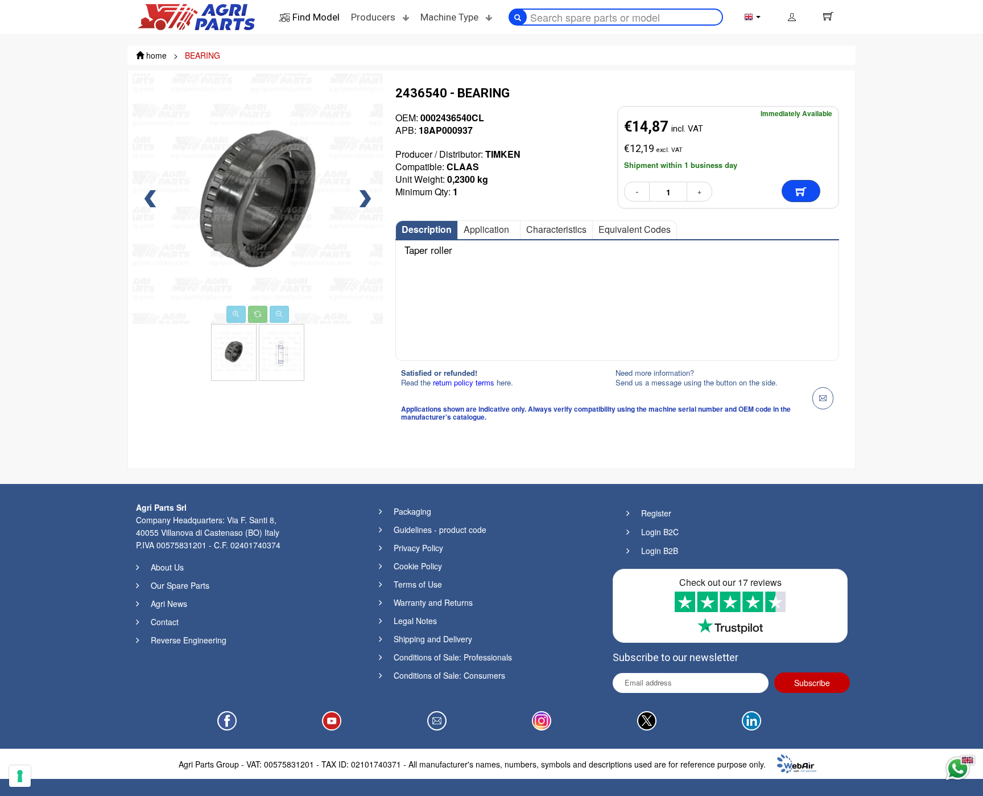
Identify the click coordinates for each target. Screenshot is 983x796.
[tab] (426, 230)
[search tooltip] (518, 17)
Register (656, 513)
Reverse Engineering (188, 640)
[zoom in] (236, 314)
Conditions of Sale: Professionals (453, 657)
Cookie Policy (418, 566)
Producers (374, 17)
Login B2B (659, 550)
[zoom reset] (257, 314)
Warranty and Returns (433, 602)
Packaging (412, 511)
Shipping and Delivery (433, 639)
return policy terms (465, 382)
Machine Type (450, 17)
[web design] (796, 762)
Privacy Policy (418, 547)
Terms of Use (418, 584)
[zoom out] (279, 314)
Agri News (169, 603)
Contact (165, 621)
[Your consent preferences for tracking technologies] (20, 776)
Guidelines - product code (440, 529)
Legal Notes (415, 620)
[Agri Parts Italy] (196, 16)
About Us (167, 567)
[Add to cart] (801, 191)
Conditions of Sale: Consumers (449, 675)
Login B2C (660, 531)
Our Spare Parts (180, 585)
